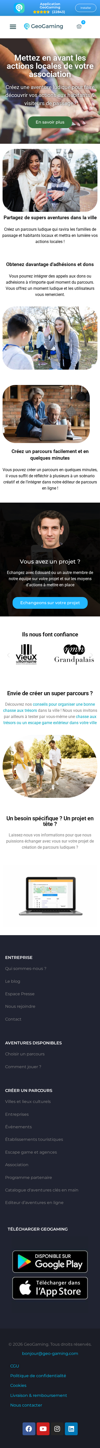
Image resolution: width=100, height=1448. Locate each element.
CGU (14, 1366)
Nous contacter (26, 1405)
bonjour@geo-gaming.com (50, 1353)
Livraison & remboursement (38, 1395)
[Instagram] (57, 1428)
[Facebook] (29, 1428)
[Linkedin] (71, 1428)
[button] (13, 26)
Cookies (18, 1385)
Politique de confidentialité (38, 1375)
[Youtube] (43, 1428)
